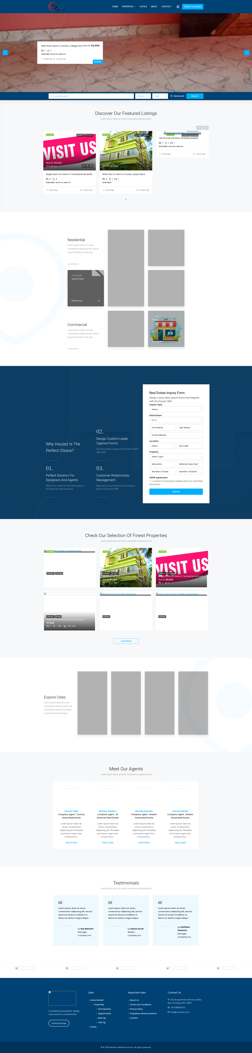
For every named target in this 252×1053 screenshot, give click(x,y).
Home (115, 6)
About (154, 6)
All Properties (104, 1009)
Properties (127, 6)
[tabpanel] (69, 162)
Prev (199, 128)
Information (155, 415)
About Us (134, 1000)
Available (194, 135)
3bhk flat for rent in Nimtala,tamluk (120, 619)
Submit (176, 491)
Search (194, 96)
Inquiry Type (155, 404)
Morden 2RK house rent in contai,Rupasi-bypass (66, 45)
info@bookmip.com (180, 1012)
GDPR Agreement (158, 477)
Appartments (104, 1013)
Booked (114, 573)
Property (153, 451)
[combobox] (143, 96)
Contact (166, 6)
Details (97, 61)
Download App (59, 1023)
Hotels (143, 6)
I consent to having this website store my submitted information (176, 483)
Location (153, 441)
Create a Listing (192, 6)
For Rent (185, 135)
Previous (5, 52)
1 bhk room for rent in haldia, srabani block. (180, 619)
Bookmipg (48, 59)
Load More (126, 641)
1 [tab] (126, 199)
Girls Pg (101, 1022)
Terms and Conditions (140, 1004)
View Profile (71, 842)
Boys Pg (102, 1018)
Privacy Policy (136, 1009)
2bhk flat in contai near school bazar (65, 619)
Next (246, 52)
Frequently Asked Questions (143, 1013)
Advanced (178, 96)
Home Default (97, 1000)
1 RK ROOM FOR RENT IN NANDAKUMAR (178, 138)
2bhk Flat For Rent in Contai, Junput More (123, 174)
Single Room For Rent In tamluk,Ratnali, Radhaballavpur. (75, 174)
